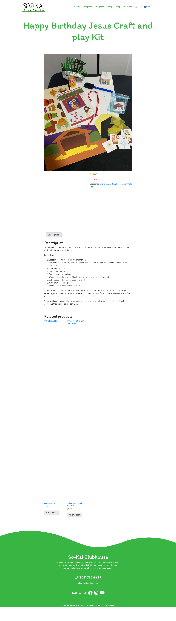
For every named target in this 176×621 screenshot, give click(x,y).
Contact (128, 7)
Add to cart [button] (52, 512)
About (77, 7)
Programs (88, 7)
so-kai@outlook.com (89, 583)
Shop (110, 7)
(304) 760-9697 (89, 577)
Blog (118, 7)
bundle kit (65, 301)
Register (100, 7)
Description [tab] (54, 235)
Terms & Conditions (108, 605)
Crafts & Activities (107, 184)
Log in (139, 7)
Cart (148, 7)
